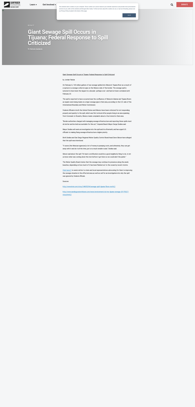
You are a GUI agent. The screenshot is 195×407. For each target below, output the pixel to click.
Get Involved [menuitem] (49, 5)
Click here (66, 170)
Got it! (129, 15)
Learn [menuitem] (33, 5)
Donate (184, 5)
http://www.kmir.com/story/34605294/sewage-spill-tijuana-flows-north (88, 187)
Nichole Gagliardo (36, 49)
